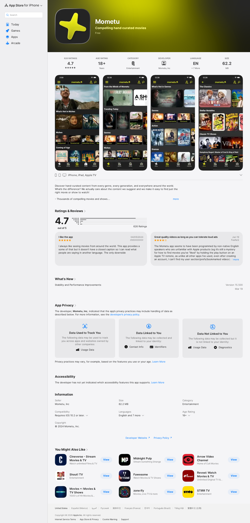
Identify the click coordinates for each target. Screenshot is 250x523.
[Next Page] (246, 123)
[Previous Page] (51, 123)
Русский (105, 508)
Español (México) (79, 508)
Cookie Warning (109, 519)
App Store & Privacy (89, 519)
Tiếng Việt (179, 508)
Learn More (158, 361)
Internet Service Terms (65, 519)
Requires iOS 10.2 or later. (70, 415)
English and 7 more (130, 415)
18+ (184, 415)
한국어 (147, 508)
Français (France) (133, 508)
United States (61, 508)
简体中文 (117, 508)
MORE (236, 259)
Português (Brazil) (162, 508)
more (176, 198)
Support (125, 519)
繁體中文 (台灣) (195, 508)
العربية (94, 508)
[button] (24, 24)
